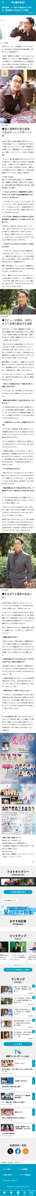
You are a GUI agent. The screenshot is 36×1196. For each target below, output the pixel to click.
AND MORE (10, 1162)
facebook (18, 1151)
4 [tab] (20, 965)
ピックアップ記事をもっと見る (18, 970)
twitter (10, 1151)
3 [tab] (18, 965)
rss (26, 1151)
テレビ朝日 (7, 1169)
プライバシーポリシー (11, 1180)
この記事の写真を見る (18, 892)
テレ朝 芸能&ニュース (9, 900)
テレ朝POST (18, 2)
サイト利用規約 (25, 1175)
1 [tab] (15, 965)
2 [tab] (17, 965)
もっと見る (18, 1044)
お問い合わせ (8, 1175)
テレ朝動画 (24, 1169)
